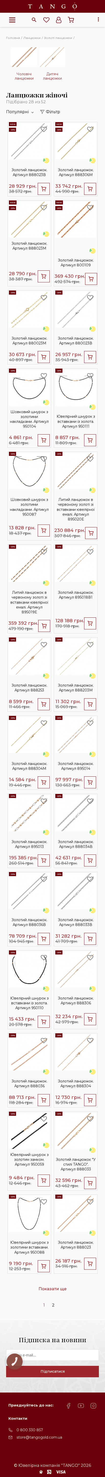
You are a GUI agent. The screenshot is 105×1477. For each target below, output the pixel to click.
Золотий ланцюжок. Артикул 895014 (76, 766)
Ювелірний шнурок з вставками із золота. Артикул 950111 (76, 421)
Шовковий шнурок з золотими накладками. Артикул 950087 (29, 507)
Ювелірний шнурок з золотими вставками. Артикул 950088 (29, 1247)
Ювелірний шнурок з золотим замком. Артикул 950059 (29, 1159)
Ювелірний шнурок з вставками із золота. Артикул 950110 (29, 1003)
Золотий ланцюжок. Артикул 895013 (29, 844)
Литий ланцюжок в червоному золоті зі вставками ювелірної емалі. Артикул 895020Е (76, 509)
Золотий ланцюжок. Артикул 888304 (76, 1083)
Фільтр (53, 111)
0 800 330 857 (30, 1430)
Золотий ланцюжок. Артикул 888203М (76, 687)
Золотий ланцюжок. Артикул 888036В (29, 922)
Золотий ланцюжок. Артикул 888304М (29, 766)
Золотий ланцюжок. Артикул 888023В (29, 172)
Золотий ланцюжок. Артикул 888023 (76, 1245)
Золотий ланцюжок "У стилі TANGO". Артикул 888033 (76, 1164)
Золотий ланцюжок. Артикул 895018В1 (76, 595)
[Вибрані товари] (46, 20)
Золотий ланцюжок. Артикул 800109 (76, 262)
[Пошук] (34, 20)
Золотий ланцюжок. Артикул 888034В (76, 844)
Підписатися (53, 1371)
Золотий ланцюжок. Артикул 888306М (76, 172)
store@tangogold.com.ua (39, 1437)
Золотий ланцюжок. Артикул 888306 (76, 1000)
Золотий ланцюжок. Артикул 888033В (76, 922)
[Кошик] (71, 20)
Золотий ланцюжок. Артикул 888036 (29, 1083)
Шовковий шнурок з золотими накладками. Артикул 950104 (29, 419)
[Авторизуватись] (59, 20)
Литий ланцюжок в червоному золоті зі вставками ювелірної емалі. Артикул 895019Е (29, 602)
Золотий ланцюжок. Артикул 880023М (29, 340)
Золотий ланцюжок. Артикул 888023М (29, 246)
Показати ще (52, 1288)
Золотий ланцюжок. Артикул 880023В (76, 340)
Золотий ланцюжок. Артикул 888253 (29, 687)
